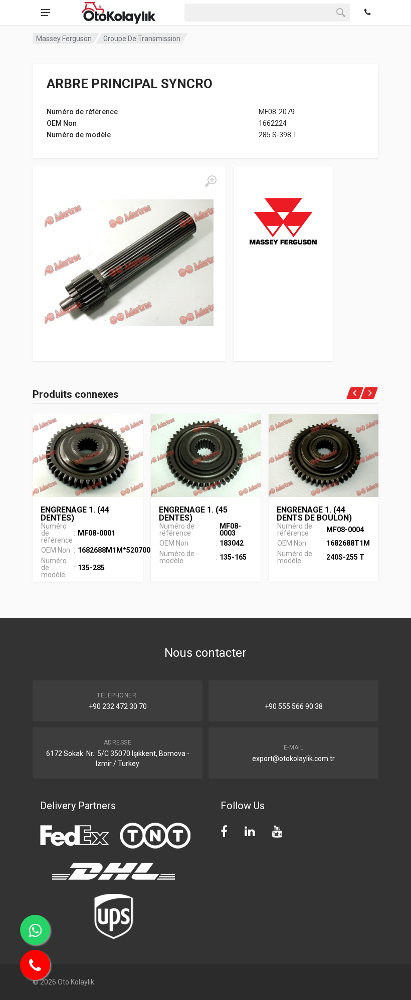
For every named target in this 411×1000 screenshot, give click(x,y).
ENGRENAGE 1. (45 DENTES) (193, 514)
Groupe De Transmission (141, 39)
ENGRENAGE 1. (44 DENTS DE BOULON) (314, 514)
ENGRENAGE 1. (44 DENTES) (75, 514)
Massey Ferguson (64, 39)
